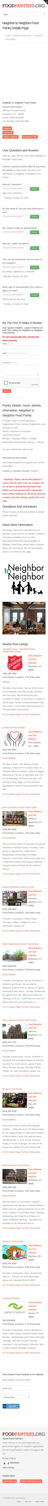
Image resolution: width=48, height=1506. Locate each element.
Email (5, 758)
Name (8, 344)
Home (8, 36)
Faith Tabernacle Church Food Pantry (20, 944)
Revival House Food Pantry (15, 1165)
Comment (10, 363)
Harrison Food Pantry (13, 1241)
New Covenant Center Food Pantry (19, 807)
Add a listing (8, 1467)
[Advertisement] (24, 68)
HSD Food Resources (31, 1481)
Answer (35, 189)
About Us (28, 1502)
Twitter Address (10, 137)
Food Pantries (24, 7)
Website (7, 128)
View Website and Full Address (34, 659)
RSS (3, 1462)
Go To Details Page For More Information (21, 714)
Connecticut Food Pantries (21, 36)
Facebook (7, 132)
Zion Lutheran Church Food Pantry (19, 1020)
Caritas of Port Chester (13, 727)
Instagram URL (30, 137)
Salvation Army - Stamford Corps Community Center (18, 650)
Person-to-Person (11, 1298)
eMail (15, 353)
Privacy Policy (9, 1458)
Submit (6, 391)
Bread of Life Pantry (12, 1089)
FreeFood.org (9, 1481)
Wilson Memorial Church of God (18, 887)
